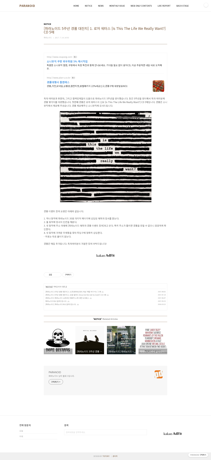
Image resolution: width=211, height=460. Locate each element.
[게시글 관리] (58, 275)
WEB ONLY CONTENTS (141, 5)
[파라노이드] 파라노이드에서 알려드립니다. (60, 304)
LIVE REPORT (164, 5)
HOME (76, 5)
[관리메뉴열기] (206, 5)
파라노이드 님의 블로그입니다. (61, 375)
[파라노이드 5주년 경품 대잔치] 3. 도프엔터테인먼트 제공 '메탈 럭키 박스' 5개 (73, 291)
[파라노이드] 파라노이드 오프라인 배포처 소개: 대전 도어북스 (67, 298)
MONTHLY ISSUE (117, 5)
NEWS (101, 5)
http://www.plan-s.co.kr (58, 77)
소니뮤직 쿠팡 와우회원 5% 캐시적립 (67, 61)
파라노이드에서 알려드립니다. (56, 301)
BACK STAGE (182, 5)
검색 (144, 432)
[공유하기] (54, 275)
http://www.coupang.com (59, 57)
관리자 (115, 456)
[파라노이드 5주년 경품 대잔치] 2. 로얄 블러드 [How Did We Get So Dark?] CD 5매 (75, 295)
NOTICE (88, 5)
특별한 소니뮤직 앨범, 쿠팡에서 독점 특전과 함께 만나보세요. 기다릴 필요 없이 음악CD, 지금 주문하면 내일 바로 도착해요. (104, 66)
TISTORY (106, 456)
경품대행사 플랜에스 (58, 82)
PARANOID (27, 6)
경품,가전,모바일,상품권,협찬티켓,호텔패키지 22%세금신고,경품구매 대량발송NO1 (87, 86)
